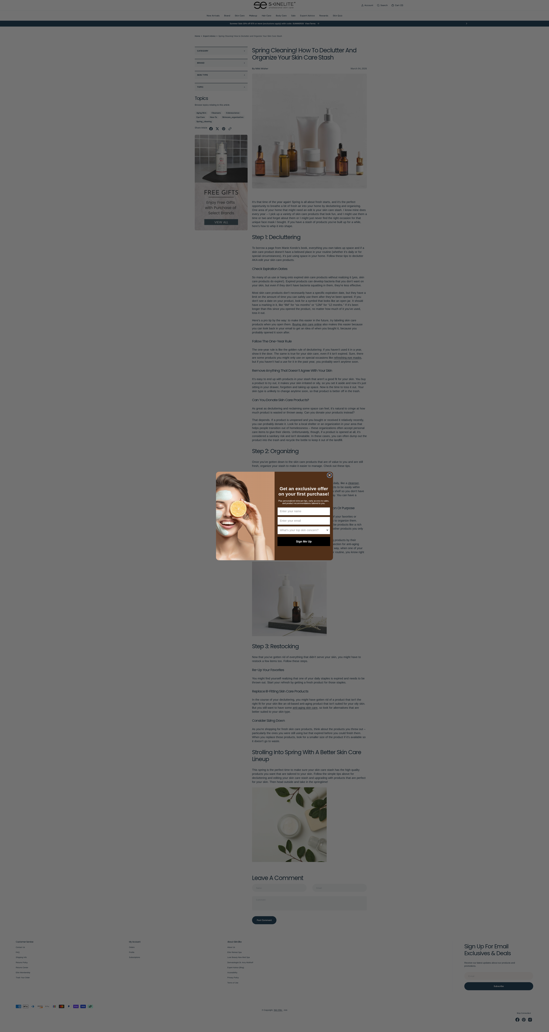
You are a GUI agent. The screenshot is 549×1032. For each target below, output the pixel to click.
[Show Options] (327, 530)
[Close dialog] (329, 475)
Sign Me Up (304, 541)
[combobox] (303, 530)
